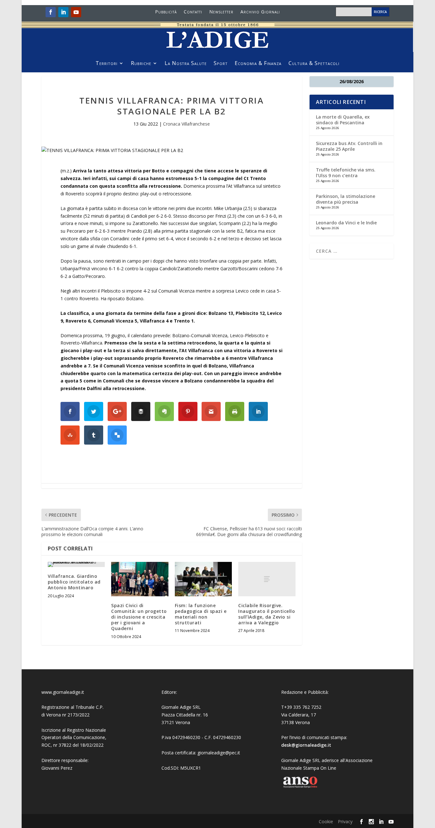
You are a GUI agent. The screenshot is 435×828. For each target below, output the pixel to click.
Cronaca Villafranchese (186, 124)
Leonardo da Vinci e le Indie (346, 223)
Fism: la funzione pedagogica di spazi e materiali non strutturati (201, 614)
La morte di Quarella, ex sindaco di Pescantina (343, 120)
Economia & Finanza (258, 64)
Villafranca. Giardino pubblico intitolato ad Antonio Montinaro (74, 582)
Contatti (193, 12)
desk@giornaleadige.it (306, 745)
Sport (221, 64)
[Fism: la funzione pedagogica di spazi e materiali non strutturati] (203, 579)
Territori (107, 64)
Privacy (345, 821)
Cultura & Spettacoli (314, 64)
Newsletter (221, 12)
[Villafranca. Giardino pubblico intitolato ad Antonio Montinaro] (76, 564)
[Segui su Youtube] (76, 12)
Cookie (326, 821)
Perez (66, 768)
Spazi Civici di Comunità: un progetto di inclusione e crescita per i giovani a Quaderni (139, 617)
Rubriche (141, 64)
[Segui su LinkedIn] (63, 12)
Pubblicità (166, 12)
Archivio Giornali (260, 12)
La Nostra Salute (186, 64)
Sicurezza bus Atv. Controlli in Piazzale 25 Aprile (349, 146)
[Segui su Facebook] (51, 12)
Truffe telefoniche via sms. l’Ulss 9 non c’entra (345, 172)
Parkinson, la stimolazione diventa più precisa (345, 199)
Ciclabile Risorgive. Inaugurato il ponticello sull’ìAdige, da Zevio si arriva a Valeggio (266, 614)
